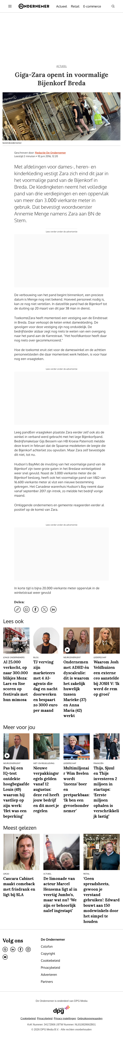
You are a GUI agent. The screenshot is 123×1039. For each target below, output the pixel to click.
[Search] (113, 6)
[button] (65, 1018)
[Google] (5, 949)
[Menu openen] (10, 6)
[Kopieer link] (17, 609)
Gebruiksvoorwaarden (89, 1018)
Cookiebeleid (28, 1018)
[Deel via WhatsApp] (26, 609)
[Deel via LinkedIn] (53, 609)
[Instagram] (28, 949)
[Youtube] (5, 957)
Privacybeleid (45, 1018)
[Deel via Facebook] (35, 609)
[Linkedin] (12, 949)
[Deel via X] (44, 609)
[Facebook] (20, 949)
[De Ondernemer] (34, 6)
